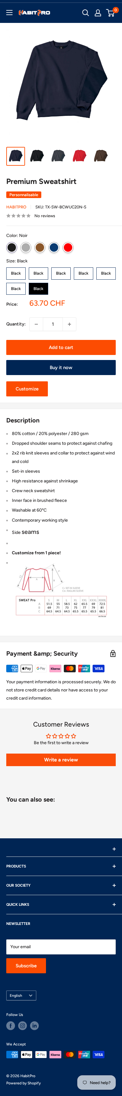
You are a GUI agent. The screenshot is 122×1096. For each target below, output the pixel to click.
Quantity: (16, 324)
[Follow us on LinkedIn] (34, 1025)
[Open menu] (9, 12)
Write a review (61, 760)
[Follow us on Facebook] (10, 1025)
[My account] (98, 12)
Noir (11, 247)
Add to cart (61, 347)
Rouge (68, 247)
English (16, 995)
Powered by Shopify (23, 1083)
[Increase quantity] (69, 324)
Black (16, 271)
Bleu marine (53, 247)
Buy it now (61, 367)
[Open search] (85, 12)
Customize (27, 389)
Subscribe (26, 966)
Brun (39, 247)
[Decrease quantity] (36, 324)
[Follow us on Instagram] (22, 1025)
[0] (110, 13)
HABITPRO (16, 207)
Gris (25, 247)
